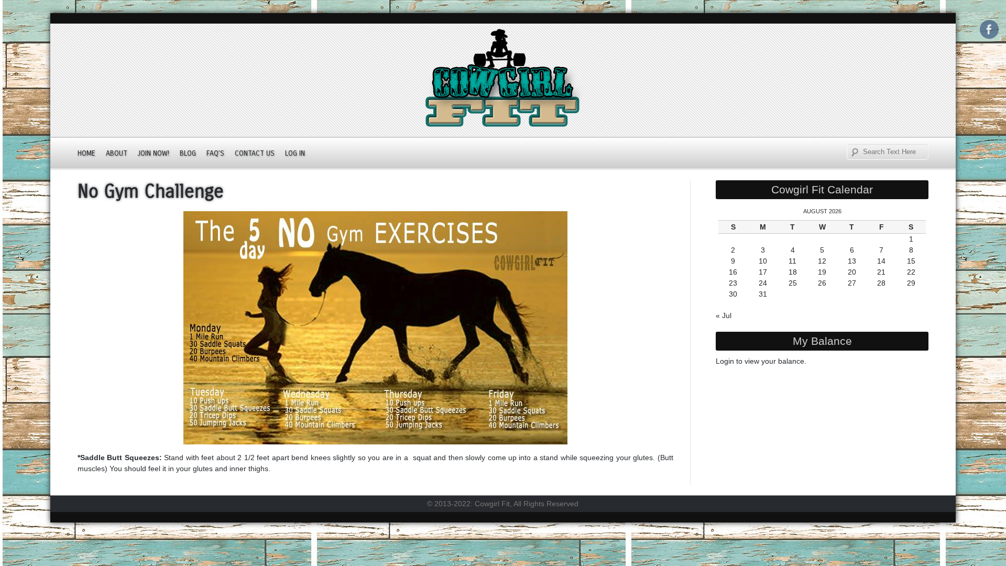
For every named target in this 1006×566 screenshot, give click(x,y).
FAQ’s (215, 153)
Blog (188, 153)
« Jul (723, 315)
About (116, 153)
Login (725, 361)
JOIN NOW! (153, 153)
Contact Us (255, 153)
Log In (295, 153)
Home (86, 153)
